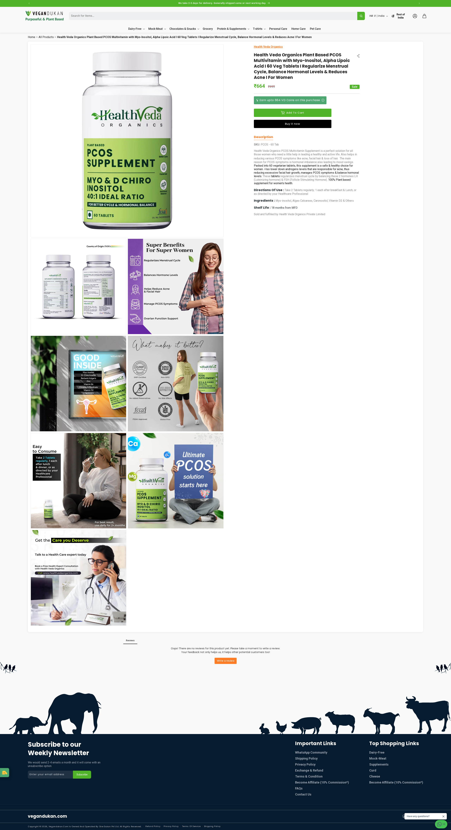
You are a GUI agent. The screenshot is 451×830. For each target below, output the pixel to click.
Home (31, 37)
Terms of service (191, 826)
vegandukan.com (47, 816)
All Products (46, 37)
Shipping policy (212, 826)
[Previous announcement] (29, 3)
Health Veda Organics (268, 46)
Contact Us (303, 794)
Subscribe (82, 774)
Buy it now (292, 124)
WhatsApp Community (311, 752)
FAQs (298, 788)
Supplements (378, 764)
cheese (374, 776)
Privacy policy (171, 826)
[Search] (361, 16)
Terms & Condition (309, 776)
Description (263, 137)
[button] (424, 16)
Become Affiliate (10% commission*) (322, 782)
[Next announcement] (419, 3)
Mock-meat (377, 758)
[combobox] (212, 16)
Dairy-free (376, 752)
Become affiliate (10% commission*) (396, 782)
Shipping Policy (306, 758)
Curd (372, 770)
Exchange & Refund (309, 770)
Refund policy (153, 826)
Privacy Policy (305, 764)
